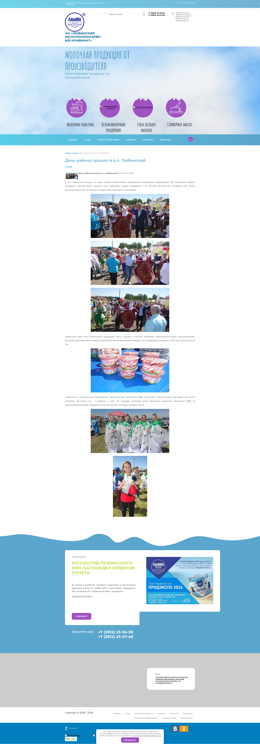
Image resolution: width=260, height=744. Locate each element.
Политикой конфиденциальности (146, 736)
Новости (75, 153)
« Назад (68, 166)
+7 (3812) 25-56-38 (156, 13)
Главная (68, 153)
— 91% (71, 738)
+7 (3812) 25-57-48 (156, 15)
